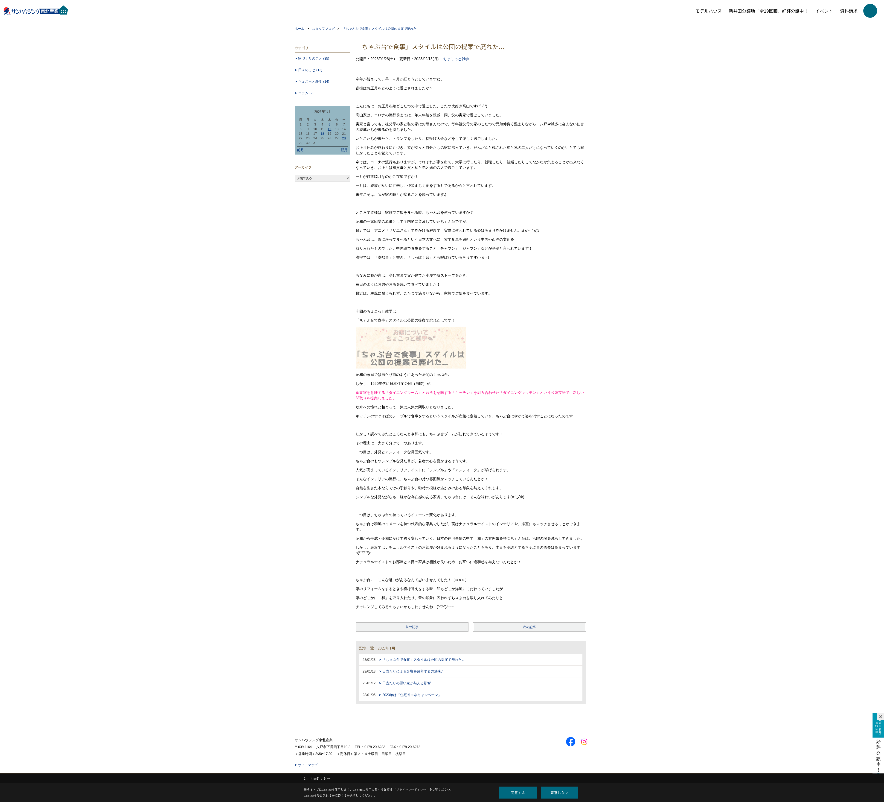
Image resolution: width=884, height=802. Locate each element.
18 (322, 133)
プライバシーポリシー (411, 789)
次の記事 (529, 627)
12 (329, 129)
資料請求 (849, 11)
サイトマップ (307, 765)
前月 (300, 150)
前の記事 (412, 627)
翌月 (344, 150)
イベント (824, 11)
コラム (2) (306, 93)
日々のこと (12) (310, 70)
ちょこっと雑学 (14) (313, 81)
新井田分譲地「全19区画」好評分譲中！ (768, 11)
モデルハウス (708, 11)
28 (344, 138)
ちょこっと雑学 (456, 59)
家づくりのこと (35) (313, 58)
